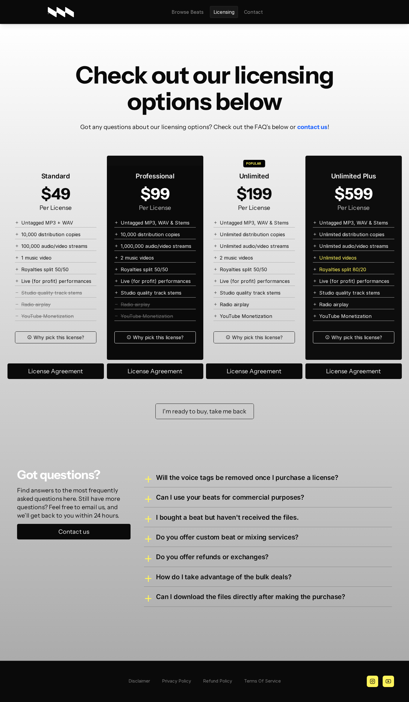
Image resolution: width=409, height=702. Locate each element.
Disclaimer (139, 681)
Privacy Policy (176, 681)
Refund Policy (217, 681)
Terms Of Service (262, 681)
